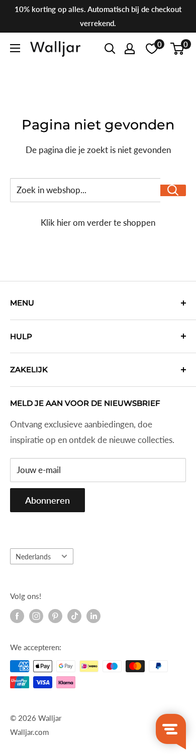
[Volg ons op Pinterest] (55, 616)
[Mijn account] (130, 48)
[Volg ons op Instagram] (36, 616)
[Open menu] (15, 48)
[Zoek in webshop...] (173, 190)
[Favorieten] (151, 48)
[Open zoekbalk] (110, 48)
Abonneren (47, 500)
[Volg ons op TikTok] (74, 616)
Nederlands (33, 556)
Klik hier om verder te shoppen (98, 222)
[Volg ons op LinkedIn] (93, 616)
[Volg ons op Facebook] (17, 616)
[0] (177, 49)
